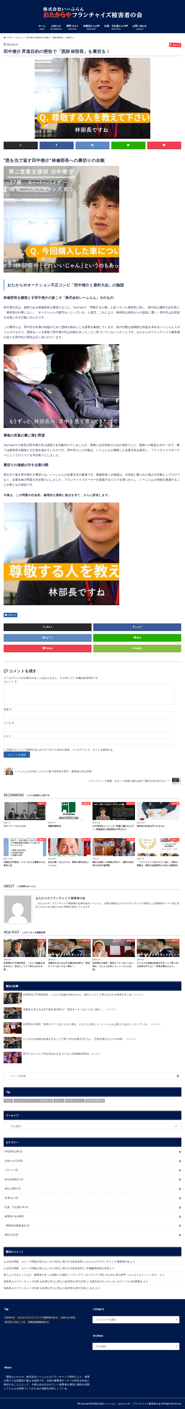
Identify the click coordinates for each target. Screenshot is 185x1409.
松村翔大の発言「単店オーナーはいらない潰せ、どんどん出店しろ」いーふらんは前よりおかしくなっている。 (92, 1024)
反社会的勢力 (14, 1179)
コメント (10, 681)
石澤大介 (11, 1197)
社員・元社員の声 (16, 1207)
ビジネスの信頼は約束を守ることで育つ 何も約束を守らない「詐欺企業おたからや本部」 (79, 1038)
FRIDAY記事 (13, 1151)
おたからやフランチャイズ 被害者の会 (60, 898)
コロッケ (11, 1169)
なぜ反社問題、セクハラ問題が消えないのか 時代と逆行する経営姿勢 (43, 1261)
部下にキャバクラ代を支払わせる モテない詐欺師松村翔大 (61, 1053)
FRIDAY (8, 1100)
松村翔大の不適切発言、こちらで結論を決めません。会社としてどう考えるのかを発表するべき (83, 994)
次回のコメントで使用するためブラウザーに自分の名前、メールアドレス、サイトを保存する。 (61, 749)
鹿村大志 (11, 1234)
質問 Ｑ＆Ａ (72, 27)
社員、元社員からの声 (116, 27)
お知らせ (56, 27)
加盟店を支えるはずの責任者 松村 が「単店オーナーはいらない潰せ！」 (69, 1009)
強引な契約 (13, 1188)
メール (9, 722)
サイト (7, 736)
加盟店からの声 (91, 27)
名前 (8, 709)
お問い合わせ (140, 27)
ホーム (42, 27)
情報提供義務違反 (95, 1100)
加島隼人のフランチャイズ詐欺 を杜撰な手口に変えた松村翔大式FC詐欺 (45, 1281)
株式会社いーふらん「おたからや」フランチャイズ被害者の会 (128, 1403)
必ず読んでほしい (74, 1100)
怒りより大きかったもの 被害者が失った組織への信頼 (35, 1274)
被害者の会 (14, 1216)
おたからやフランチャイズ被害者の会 (33, 1100)
